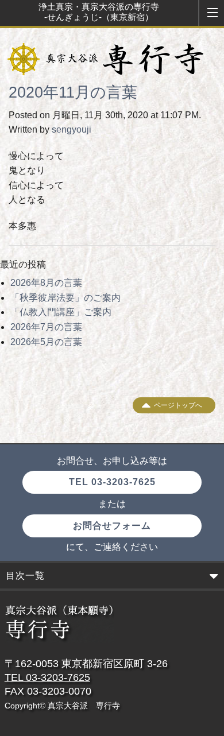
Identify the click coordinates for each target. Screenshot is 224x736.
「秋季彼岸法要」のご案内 (65, 298)
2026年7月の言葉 (46, 327)
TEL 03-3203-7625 (112, 482)
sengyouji (71, 129)
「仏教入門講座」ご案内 (60, 312)
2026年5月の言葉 (46, 342)
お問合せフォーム (112, 525)
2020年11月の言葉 (73, 92)
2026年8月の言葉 (46, 283)
